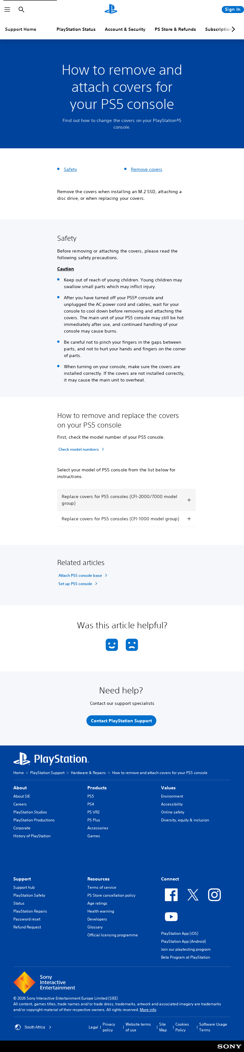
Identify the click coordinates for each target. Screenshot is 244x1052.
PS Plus (93, 820)
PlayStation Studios (30, 812)
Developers (97, 919)
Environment (172, 796)
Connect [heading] (170, 879)
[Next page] (232, 29)
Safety (70, 169)
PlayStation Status (76, 29)
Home (18, 772)
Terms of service (101, 887)
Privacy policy (109, 1027)
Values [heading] (168, 788)
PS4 (90, 804)
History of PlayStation (32, 836)
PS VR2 (93, 812)
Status (18, 903)
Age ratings (97, 903)
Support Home (20, 29)
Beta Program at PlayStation (185, 957)
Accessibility (172, 804)
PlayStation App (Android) (183, 941)
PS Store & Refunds (175, 29)
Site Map (163, 1027)
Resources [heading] (98, 879)
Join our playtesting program (186, 949)
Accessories (97, 828)
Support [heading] (22, 879)
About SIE (21, 796)
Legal (93, 1027)
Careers (20, 804)
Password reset (26, 919)
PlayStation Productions (34, 820)
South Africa (34, 1027)
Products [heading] (97, 788)
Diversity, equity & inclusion (185, 820)
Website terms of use (138, 1027)
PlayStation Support (47, 772)
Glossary (95, 927)
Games (93, 836)
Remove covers (146, 169)
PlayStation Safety (29, 895)
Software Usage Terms (213, 1027)
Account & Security (125, 29)
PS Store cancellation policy (111, 895)
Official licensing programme (112, 935)
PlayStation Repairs (30, 911)
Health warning (100, 911)
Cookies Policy (182, 1027)
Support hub (24, 887)
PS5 (90, 796)
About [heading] (20, 788)
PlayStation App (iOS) (179, 933)
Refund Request (27, 927)
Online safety (172, 812)
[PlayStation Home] (111, 9)
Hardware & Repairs (88, 772)
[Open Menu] (7, 9)
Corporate (21, 828)
